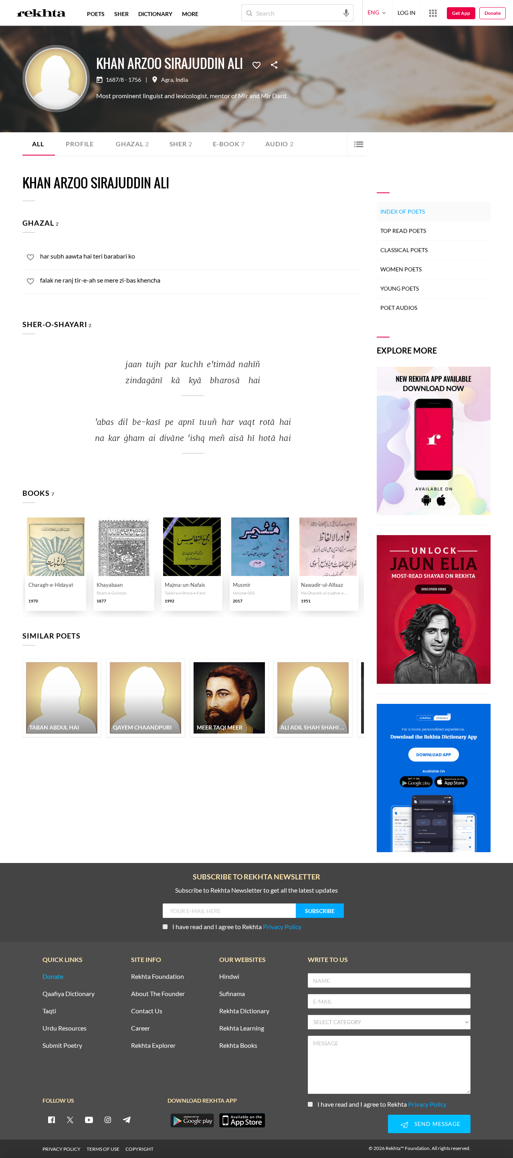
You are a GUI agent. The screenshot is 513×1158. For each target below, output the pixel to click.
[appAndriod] (192, 1120)
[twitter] (70, 1119)
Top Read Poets (403, 230)
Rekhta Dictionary (244, 1011)
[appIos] (242, 1120)
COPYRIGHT (139, 1149)
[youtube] (89, 1119)
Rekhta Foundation (157, 976)
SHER (121, 13)
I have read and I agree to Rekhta (236, 926)
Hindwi (229, 976)
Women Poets (401, 269)
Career (140, 1028)
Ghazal (132, 144)
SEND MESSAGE (437, 1123)
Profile (80, 144)
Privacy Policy (282, 926)
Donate (493, 13)
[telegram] (126, 1119)
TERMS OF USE (103, 1149)
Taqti (49, 1011)
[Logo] (41, 14)
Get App (461, 13)
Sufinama (232, 993)
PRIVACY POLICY (61, 1149)
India (182, 80)
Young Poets (399, 288)
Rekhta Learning (241, 1028)
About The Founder (158, 993)
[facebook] (51, 1119)
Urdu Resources (64, 1028)
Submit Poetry (62, 1045)
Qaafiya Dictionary (68, 993)
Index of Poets (402, 211)
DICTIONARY (155, 13)
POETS (96, 13)
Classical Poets (404, 250)
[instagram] (107, 1119)
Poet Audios (398, 307)
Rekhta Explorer (153, 1045)
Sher (181, 144)
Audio (279, 144)
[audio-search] (346, 12)
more (190, 13)
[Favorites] (256, 64)
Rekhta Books (238, 1045)
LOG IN (407, 12)
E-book (229, 144)
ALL (38, 144)
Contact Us (146, 1011)
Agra (167, 80)
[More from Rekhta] (433, 13)
